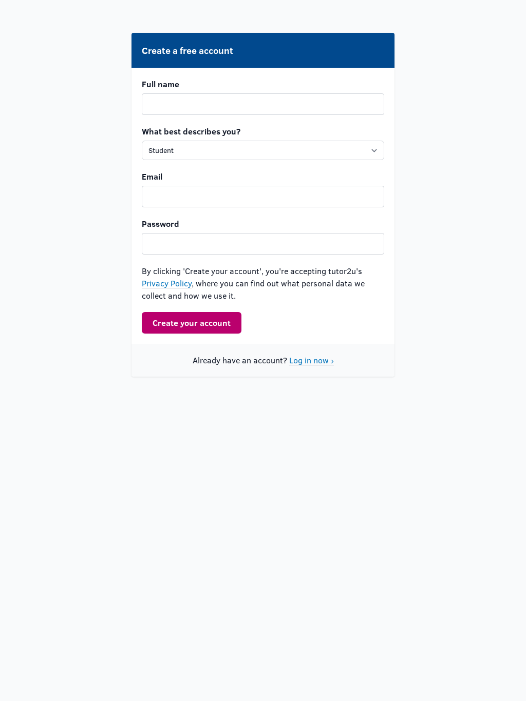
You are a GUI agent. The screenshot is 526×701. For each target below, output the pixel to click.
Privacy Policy (167, 283)
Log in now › (311, 360)
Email (152, 176)
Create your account (192, 322)
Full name (160, 84)
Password (160, 223)
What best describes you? (191, 131)
